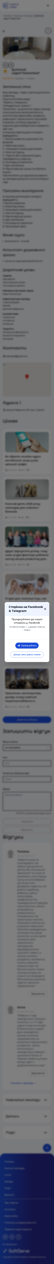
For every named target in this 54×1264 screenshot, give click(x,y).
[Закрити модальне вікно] (45, 609)
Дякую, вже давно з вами (26, 654)
